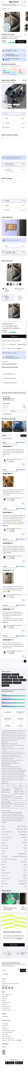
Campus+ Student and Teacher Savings (10, 983)
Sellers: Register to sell (7, 994)
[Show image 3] (17, 284)
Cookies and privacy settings (8, 1030)
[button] (6, 27)
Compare (24, 80)
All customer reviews (6, 1010)
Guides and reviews (6, 1006)
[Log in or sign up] (22, 2)
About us (4, 981)
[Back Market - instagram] (3, 988)
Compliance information (21, 344)
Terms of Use (5, 1023)
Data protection (5, 1028)
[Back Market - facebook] (9, 988)
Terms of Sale (5, 1025)
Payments (4, 998)
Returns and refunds (6, 1002)
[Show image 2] (14, 110)
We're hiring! (4, 985)
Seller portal (4, 996)
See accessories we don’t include (10, 367)
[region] (14, 72)
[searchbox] (15, 5)
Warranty (4, 1027)
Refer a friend (5, 1016)
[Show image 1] (13, 110)
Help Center (4, 1004)
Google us (19, 938)
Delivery (4, 1000)
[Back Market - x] (12, 988)
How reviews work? (8, 414)
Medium (4, 1046)
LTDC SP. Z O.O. (13, 344)
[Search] (3, 5)
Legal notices (5, 1034)
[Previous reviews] (21, 661)
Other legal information (7, 1032)
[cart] (25, 2)
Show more (5, 525)
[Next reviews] (25, 661)
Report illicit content (6, 1036)
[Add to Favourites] (25, 34)
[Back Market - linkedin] (6, 988)
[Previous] (8, 284)
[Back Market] (14, 1)
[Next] (20, 284)
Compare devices (6, 1008)
